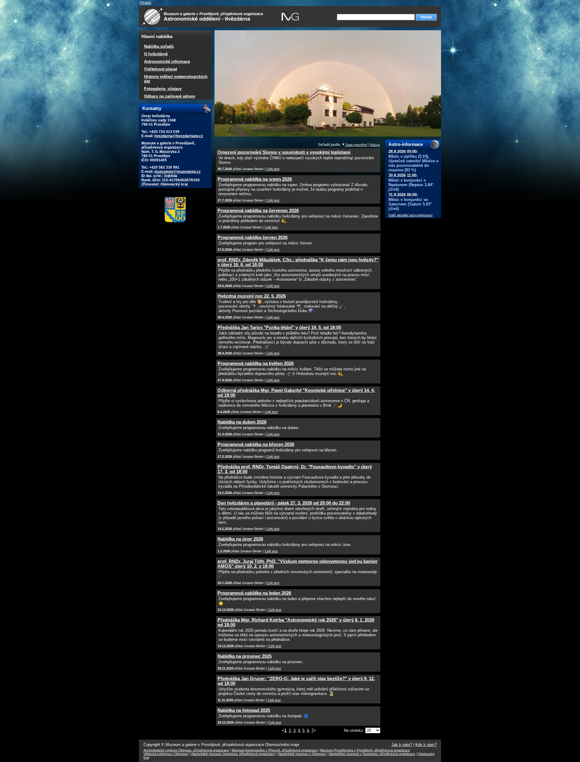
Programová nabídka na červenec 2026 (258, 210)
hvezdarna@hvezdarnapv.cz (178, 136)
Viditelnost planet (160, 69)
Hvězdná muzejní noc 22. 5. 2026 (252, 296)
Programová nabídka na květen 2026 (256, 363)
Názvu (375, 145)
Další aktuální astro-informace (410, 215)
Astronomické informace (167, 61)
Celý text (272, 169)
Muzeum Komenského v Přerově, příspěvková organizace (274, 750)
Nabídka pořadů (159, 46)
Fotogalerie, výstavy (163, 88)
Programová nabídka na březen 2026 (256, 444)
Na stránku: (354, 730)
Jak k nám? (402, 744)
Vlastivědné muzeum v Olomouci (302, 754)
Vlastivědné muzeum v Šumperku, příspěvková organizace (371, 754)
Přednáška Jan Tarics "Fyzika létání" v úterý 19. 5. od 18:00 (279, 327)
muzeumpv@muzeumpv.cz (177, 172)
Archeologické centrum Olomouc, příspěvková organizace (186, 750)
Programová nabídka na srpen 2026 (255, 179)
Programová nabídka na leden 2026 (254, 593)
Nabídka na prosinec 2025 (245, 656)
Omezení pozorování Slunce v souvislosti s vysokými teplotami (284, 152)
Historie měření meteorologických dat (176, 78)
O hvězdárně (156, 54)
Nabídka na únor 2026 (240, 539)
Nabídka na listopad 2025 (244, 710)
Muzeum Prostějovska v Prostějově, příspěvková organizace (365, 750)
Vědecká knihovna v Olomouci (165, 754)
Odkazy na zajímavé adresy (169, 96)
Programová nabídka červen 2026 (253, 237)
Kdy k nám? (426, 744)
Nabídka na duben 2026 (242, 422)
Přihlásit (145, 3)
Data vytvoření (356, 145)
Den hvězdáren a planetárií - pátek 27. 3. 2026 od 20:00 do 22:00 (284, 503)
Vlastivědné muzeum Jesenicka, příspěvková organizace (233, 754)
